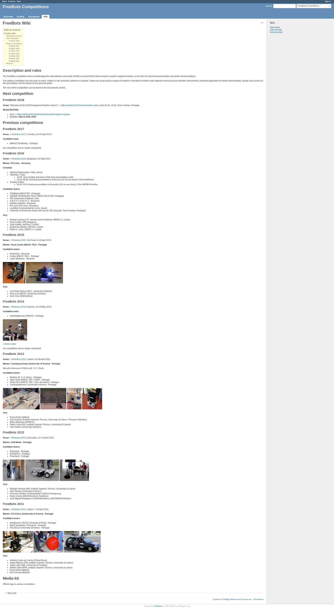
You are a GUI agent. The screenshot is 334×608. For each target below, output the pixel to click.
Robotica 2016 (19, 159)
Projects (11, 1)
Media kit (9, 63)
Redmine (158, 606)
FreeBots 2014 (14, 53)
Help (19, 1)
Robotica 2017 (19, 134)
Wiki (45, 16)
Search (268, 6)
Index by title (276, 30)
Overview (8, 16)
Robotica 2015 (19, 240)
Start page (275, 27)
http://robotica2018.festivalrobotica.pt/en (80, 105)
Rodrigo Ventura (230, 599)
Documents (34, 16)
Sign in (328, 1)
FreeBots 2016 (14, 48)
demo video (10, 344)
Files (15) (11, 593)
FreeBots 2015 (14, 51)
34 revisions (258, 599)
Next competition (12, 38)
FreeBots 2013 (14, 56)
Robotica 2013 (19, 359)
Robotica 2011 (19, 509)
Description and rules (14, 36)
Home (4, 1)
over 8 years (242, 599)
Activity (20, 16)
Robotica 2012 (19, 438)
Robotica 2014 (19, 307)
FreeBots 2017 (14, 46)
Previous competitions (14, 43)
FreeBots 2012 (14, 58)
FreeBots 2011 (14, 61)
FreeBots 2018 (14, 41)
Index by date (276, 32)
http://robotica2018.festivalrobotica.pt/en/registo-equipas (43, 114)
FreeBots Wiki (9, 33)
